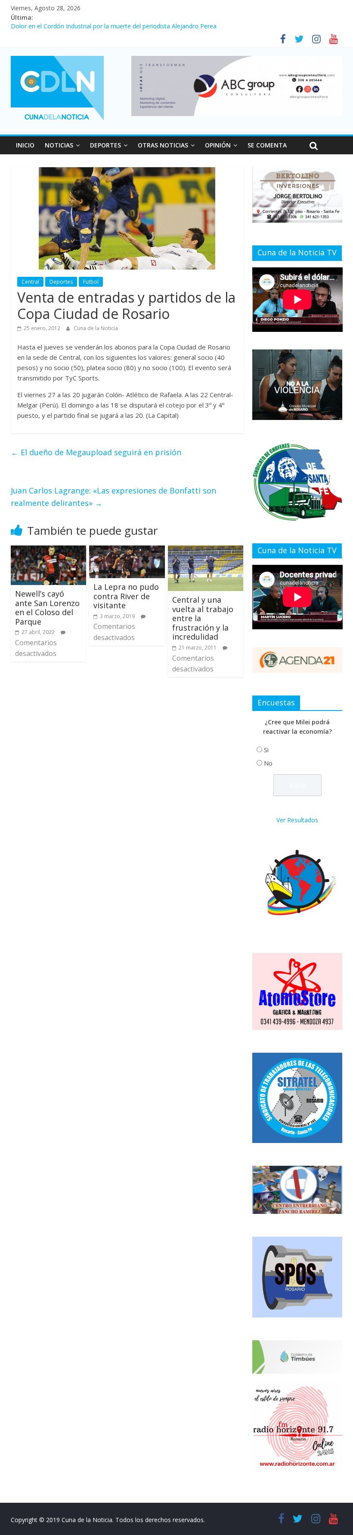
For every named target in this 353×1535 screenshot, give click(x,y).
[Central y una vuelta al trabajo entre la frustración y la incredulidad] (206, 550)
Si (266, 750)
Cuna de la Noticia (96, 328)
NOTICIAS (59, 145)
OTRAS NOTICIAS (163, 145)
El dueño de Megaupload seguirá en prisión (96, 452)
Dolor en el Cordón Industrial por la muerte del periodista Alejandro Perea (114, 27)
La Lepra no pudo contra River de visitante (126, 596)
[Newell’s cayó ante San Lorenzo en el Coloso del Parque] (49, 550)
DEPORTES (105, 145)
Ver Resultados (297, 820)
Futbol (91, 281)
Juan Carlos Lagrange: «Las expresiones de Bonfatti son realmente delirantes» (113, 496)
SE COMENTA (267, 145)
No (268, 763)
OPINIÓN (218, 145)
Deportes (61, 281)
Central (30, 281)
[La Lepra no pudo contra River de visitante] (127, 550)
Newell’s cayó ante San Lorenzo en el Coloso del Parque (47, 607)
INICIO (25, 145)
